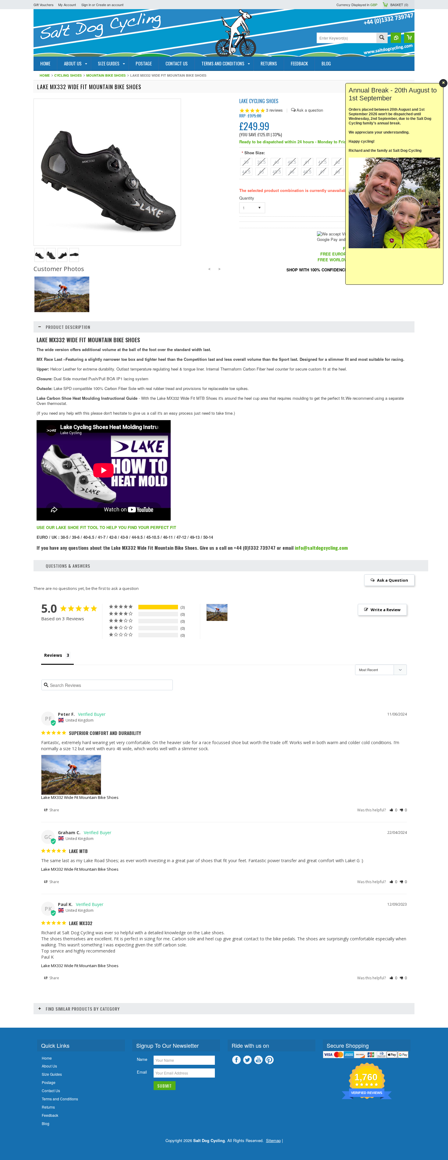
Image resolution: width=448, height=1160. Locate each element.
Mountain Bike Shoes (106, 75)
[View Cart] (409, 38)
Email (142, 1072)
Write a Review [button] (385, 609)
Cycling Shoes (68, 75)
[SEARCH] (381, 38)
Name (142, 1059)
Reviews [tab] (53, 655)
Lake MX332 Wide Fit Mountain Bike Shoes (80, 797)
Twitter (247, 1060)
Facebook (236, 1060)
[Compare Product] (396, 38)
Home (45, 75)
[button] (393, 810)
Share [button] (53, 810)
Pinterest (269, 1060)
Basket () (399, 4)
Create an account (109, 4)
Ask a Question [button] (392, 580)
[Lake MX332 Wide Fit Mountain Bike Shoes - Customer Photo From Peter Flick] (217, 612)
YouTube (258, 1060)
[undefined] (107, 243)
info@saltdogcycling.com (321, 547)
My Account (67, 4)
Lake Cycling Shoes (258, 101)
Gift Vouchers (44, 4)
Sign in (86, 4)
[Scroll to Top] (0, 1019)
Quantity (246, 198)
